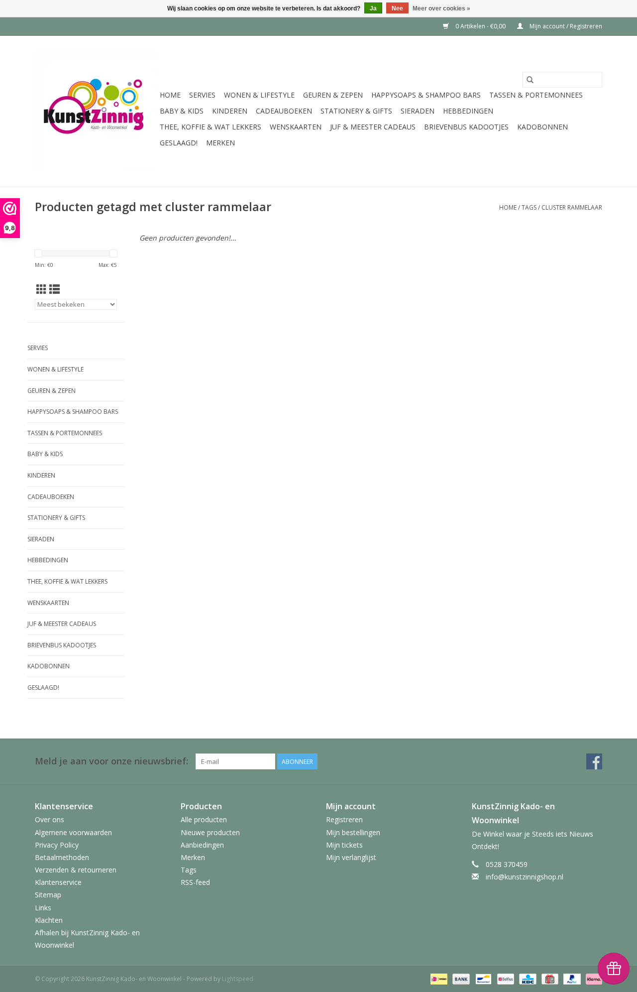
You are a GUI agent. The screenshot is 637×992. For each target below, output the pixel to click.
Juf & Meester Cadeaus (373, 126)
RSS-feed (195, 882)
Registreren (344, 819)
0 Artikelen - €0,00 (480, 26)
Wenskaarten (295, 126)
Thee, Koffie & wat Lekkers (210, 126)
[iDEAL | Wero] (438, 979)
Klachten (49, 920)
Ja (373, 8)
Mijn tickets (344, 845)
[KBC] (526, 979)
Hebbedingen (468, 111)
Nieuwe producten (210, 832)
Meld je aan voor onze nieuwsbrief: (111, 761)
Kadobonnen (542, 126)
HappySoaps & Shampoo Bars (426, 95)
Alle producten (204, 819)
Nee (397, 8)
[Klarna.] (592, 979)
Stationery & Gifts (356, 111)
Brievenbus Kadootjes (466, 126)
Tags (529, 207)
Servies (202, 95)
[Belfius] (505, 979)
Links (43, 907)
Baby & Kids (182, 111)
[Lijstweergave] (54, 289)
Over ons (49, 819)
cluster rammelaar (571, 207)
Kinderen (229, 111)
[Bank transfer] (460, 979)
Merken (220, 142)
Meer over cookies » (441, 8)
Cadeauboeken (284, 111)
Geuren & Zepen (333, 95)
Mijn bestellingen (353, 832)
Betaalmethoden (62, 857)
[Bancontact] (482, 979)
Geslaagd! (179, 142)
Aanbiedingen (202, 845)
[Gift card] (549, 979)
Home (170, 95)
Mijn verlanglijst (351, 857)
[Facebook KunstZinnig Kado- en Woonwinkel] (594, 761)
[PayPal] (571, 979)
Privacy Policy (57, 845)
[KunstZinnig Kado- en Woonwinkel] (96, 111)
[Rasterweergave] (41, 289)
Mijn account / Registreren (565, 26)
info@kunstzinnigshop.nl (524, 876)
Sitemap (48, 894)
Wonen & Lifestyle (259, 95)
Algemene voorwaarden (73, 832)
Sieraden (417, 111)
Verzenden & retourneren (75, 869)
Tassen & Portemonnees (536, 95)
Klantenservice (58, 882)
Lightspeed (237, 979)
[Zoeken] (530, 80)
